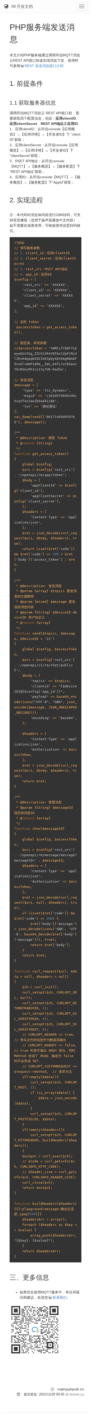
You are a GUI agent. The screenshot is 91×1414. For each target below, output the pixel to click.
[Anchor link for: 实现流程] (46, 199)
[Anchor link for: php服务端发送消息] (22, 39)
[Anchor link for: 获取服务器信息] (58, 102)
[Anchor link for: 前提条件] (46, 83)
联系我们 (60, 1297)
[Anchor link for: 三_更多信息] (52, 1277)
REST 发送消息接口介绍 (44, 66)
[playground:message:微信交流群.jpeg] (35, 1329)
